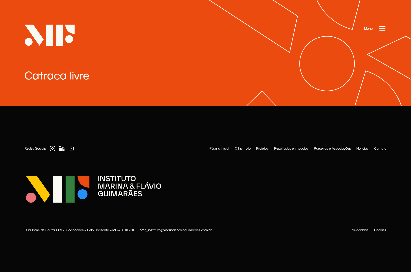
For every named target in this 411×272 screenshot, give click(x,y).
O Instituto (243, 148)
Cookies (380, 230)
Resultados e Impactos (291, 148)
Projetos (262, 148)
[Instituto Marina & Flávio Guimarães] (93, 189)
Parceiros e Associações (332, 148)
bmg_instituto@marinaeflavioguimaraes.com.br (175, 230)
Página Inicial (219, 148)
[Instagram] (52, 148)
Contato (380, 148)
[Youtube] (71, 148)
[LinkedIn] (62, 148)
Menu (368, 28)
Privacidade (359, 230)
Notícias (362, 148)
